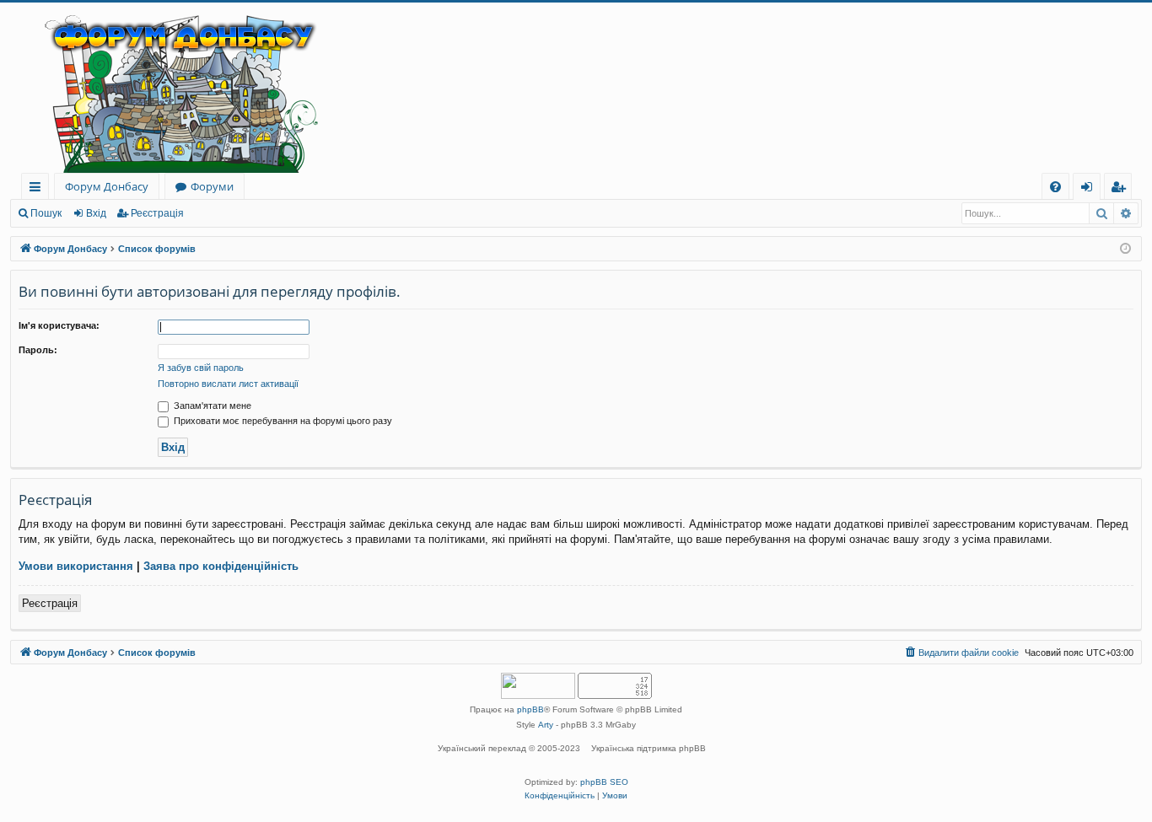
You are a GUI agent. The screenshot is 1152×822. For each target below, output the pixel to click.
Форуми (212, 186)
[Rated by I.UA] (538, 687)
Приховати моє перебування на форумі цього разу (281, 421)
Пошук (46, 213)
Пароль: (38, 350)
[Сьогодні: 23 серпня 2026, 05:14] (1125, 249)
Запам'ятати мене (211, 405)
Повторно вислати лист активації (228, 384)
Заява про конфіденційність (221, 566)
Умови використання (76, 566)
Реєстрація (157, 213)
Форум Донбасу (106, 186)
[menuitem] (1055, 187)
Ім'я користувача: (59, 325)
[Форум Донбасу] (576, 88)
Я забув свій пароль (201, 368)
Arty (545, 724)
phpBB (530, 709)
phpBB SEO (604, 782)
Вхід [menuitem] (1092, 189)
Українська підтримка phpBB (648, 748)
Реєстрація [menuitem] (1121, 189)
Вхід (96, 213)
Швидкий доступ (38, 189)
